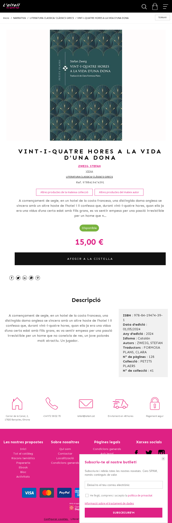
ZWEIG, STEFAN (89, 166)
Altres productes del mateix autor (119, 192)
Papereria (23, 463)
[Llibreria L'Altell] (11, 6)
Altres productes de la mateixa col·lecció (64, 192)
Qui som (65, 449)
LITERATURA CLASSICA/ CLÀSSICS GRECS (89, 177)
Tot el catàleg (23, 453)
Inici (23, 449)
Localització (65, 458)
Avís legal (106, 453)
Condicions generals (65, 463)
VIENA (89, 171)
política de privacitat (140, 495)
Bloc (23, 472)
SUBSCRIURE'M (123, 512)
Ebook (23, 467)
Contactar (65, 453)
